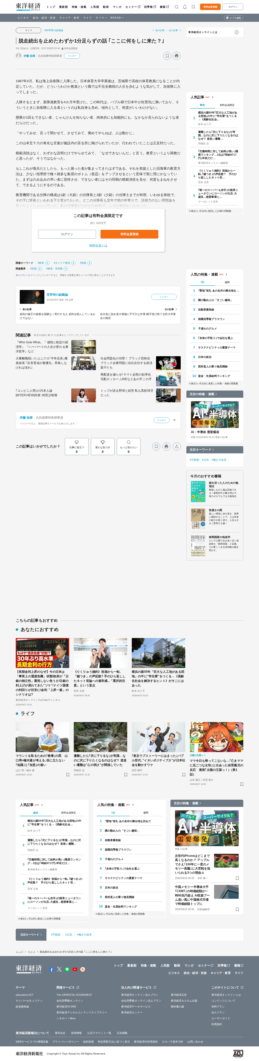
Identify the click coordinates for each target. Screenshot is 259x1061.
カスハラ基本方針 (172, 1041)
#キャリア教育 (62, 263)
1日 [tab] (202, 282)
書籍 (163, 6)
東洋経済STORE (66, 1006)
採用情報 (76, 1032)
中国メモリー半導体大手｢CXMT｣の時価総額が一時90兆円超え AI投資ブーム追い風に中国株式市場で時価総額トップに (192, 895)
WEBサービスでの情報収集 (32, 1041)
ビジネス (23, 17)
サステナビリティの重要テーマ (216, 347)
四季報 (148, 6)
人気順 (94, 6)
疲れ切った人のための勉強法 (223, 484)
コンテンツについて (223, 1000)
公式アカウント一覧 (99, 1032)
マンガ (117, 6)
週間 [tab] (227, 282)
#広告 (205, 459)
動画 (106, 6)
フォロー (71, 55)
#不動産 (194, 459)
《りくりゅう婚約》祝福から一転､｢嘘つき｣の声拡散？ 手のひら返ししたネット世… (217, 174)
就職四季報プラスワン (211, 319)
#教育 (41, 263)
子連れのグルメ (207, 328)
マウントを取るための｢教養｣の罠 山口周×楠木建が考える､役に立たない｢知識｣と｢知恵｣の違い (42, 760)
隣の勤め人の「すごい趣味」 (215, 300)
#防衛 (33, 268)
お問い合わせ (195, 1041)
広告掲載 (122, 1032)
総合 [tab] (202, 104)
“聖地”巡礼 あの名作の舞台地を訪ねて (218, 290)
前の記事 (160, 30)
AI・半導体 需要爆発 (205, 432)
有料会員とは (98, 245)
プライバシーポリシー (65, 1041)
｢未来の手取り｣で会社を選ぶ (215, 337)
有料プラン (218, 1006)
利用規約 (216, 1024)
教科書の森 (177, 1006)
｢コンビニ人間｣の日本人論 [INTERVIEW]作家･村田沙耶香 (36, 393)
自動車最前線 (206, 309)
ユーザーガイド (220, 1018)
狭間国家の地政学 (219, 537)
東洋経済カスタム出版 (184, 1000)
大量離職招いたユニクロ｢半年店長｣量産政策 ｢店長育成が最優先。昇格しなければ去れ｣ (42, 363)
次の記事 (173, 30)
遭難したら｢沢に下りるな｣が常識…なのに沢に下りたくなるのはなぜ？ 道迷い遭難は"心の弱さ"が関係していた (100, 760)
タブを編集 (235, 18)
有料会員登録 (210, 7)
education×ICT (25, 994)
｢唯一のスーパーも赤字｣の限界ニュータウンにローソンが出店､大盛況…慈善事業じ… (218, 193)
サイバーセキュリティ (29, 1000)
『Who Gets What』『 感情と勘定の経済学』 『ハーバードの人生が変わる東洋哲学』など (42, 347)
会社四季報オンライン (70, 1000)
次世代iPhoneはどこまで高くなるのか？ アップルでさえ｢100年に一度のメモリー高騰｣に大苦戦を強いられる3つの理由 (192, 864)
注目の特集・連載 (202, 394)
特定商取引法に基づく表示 (114, 1041)
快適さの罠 (215, 510)
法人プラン (218, 1012)
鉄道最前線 (22, 1006)
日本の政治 (205, 356)
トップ (50, 6)
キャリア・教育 (70, 17)
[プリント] (177, 56)
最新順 (63, 6)
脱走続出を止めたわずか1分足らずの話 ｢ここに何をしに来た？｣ (91, 41)
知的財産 (88, 1041)
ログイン (233, 7)
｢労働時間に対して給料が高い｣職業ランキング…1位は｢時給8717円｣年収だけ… (218, 155)
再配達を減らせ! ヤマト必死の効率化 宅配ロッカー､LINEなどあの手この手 (126, 377)
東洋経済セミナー (132, 1012)
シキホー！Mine (66, 1018)
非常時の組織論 (57, 294)
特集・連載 (79, 6)
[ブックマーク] (167, 56)
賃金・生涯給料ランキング (214, 375)
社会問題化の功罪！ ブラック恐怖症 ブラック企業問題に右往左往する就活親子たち (126, 363)
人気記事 (197, 97)
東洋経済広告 (179, 994)
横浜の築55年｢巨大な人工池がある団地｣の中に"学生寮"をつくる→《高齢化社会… (217, 116)
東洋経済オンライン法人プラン (140, 994)
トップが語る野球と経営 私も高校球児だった (126, 393)
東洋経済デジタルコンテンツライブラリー (82, 1012)
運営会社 (60, 1032)
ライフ (87, 17)
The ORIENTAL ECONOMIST (74, 994)
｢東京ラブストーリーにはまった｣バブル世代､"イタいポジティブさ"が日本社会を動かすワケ (158, 760)
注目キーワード (200, 449)
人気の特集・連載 (204, 274)
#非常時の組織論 (53, 30)
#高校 (83, 263)
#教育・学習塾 (54, 268)
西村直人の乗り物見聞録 (213, 366)
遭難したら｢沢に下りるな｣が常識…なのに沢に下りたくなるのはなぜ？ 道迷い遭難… (218, 135)
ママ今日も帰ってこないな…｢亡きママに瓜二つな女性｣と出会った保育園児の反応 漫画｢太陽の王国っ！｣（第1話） (216, 767)
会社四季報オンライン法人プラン (141, 1000)
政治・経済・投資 (44, 17)
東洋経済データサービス (136, 1006)
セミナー (131, 6)
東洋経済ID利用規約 (146, 1041)
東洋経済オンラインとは (202, 32)
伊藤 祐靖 (29, 55)
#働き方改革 (219, 459)
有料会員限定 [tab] (227, 105)
